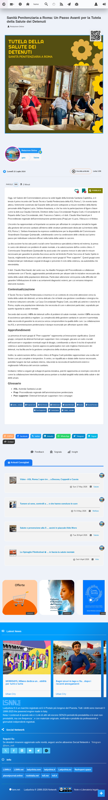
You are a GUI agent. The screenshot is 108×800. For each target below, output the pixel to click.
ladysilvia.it (49, 769)
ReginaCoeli (31, 405)
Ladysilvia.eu (64, 769)
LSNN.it (7, 769)
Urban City (10, 694)
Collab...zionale (69, 410)
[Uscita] (104, 4)
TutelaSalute (54, 410)
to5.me (45, 775)
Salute (96, 487)
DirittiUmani (56, 405)
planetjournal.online (13, 775)
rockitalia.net (32, 775)
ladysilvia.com (34, 769)
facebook (24, 436)
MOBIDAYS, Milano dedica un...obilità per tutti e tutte (26, 682)
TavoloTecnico (92, 405)
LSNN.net (18, 769)
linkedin (50, 436)
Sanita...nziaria (17, 405)
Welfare (96, 511)
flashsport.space (83, 769)
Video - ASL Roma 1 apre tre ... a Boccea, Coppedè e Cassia (49, 479)
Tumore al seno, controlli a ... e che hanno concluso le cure (48, 503)
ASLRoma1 (43, 405)
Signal (93, 436)
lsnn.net (16, 789)
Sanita (81, 405)
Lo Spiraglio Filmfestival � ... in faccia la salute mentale (47, 552)
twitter (37, 436)
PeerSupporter (41, 410)
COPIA (9, 436)
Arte (97, 559)
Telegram (80, 436)
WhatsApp (64, 436)
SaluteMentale (69, 405)
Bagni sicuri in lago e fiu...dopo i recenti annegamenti (73, 682)
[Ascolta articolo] (74, 171)
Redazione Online (29, 150)
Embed (10, 442)
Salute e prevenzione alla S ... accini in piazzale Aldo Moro (48, 528)
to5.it (54, 775)
